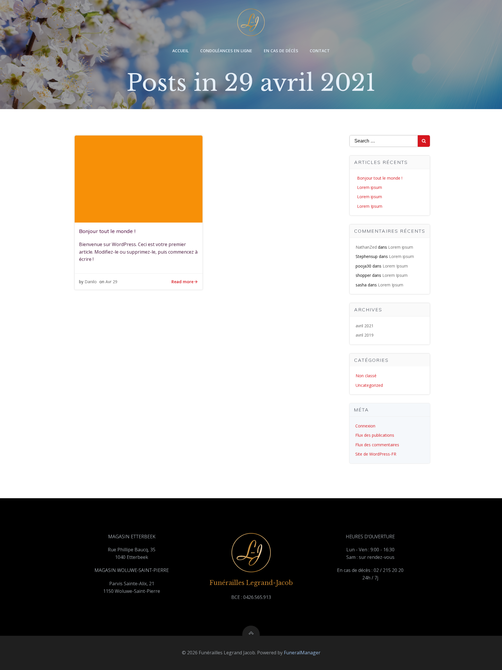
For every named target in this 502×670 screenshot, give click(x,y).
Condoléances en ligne (226, 50)
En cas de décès (281, 50)
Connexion (365, 426)
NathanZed (366, 247)
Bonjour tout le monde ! (379, 178)
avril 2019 (365, 335)
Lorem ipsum (369, 187)
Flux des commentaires (377, 444)
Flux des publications (374, 435)
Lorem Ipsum (369, 206)
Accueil (180, 50)
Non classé (366, 375)
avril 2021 (365, 325)
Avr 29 (111, 281)
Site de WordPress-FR (375, 454)
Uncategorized (369, 385)
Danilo (91, 281)
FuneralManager (302, 652)
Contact (320, 50)
